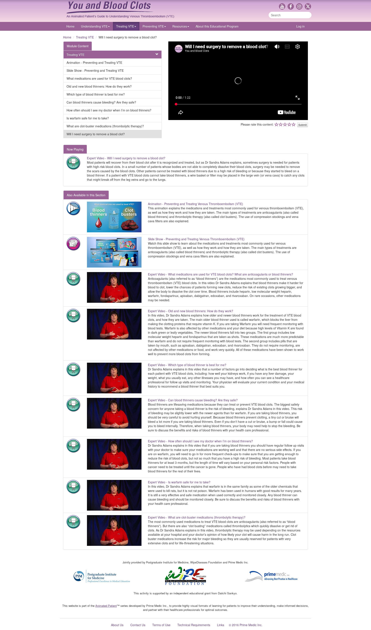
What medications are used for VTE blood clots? (99, 78)
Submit (302, 124)
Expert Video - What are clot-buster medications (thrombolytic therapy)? (196, 517)
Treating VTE (85, 37)
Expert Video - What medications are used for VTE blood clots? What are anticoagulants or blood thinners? (220, 274)
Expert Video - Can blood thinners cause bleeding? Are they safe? (193, 400)
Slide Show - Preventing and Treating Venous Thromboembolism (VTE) (196, 239)
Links (220, 625)
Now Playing (75, 149)
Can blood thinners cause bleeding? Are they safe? (101, 102)
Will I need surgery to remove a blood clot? (96, 134)
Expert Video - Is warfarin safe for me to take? (179, 482)
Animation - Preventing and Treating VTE (94, 62)
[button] (95, 26)
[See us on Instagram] (300, 7)
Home (70, 26)
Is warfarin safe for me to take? (88, 118)
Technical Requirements (193, 625)
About (217, 26)
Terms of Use (161, 625)
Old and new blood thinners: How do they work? (99, 86)
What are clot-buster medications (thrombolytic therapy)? (105, 126)
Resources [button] (179, 26)
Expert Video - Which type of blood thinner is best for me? (187, 365)
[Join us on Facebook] (291, 7)
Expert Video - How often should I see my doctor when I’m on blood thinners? (200, 441)
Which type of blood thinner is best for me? (96, 94)
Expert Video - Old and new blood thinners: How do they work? (190, 311)
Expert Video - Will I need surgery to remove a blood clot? (126, 158)
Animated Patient (106, 606)
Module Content (77, 46)
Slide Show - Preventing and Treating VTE (95, 70)
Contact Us (137, 625)
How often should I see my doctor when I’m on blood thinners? (109, 110)
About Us (117, 625)
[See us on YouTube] (283, 7)
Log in (300, 26)
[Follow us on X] (308, 7)
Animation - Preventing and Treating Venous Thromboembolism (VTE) (195, 204)
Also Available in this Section (86, 195)
